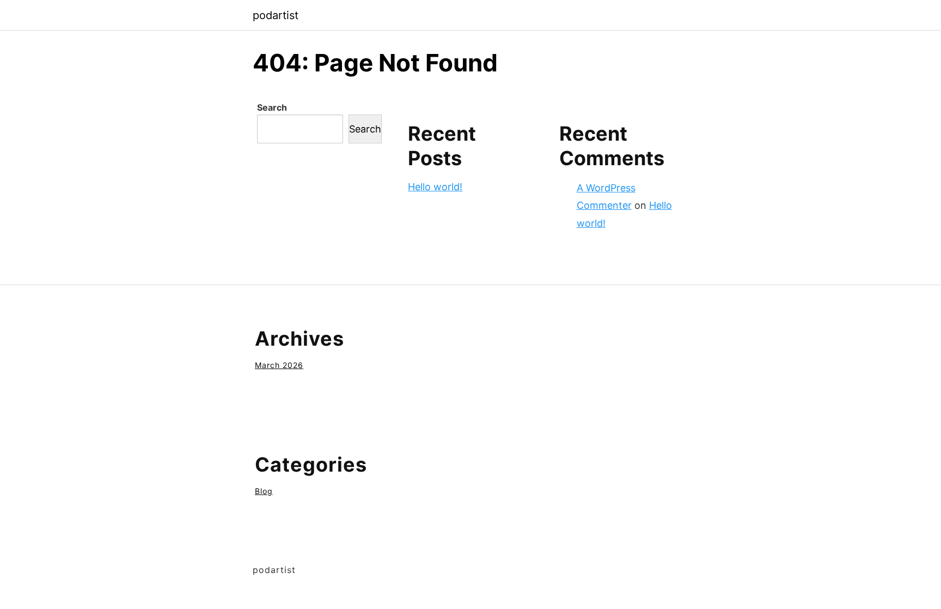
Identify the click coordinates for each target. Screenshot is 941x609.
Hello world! (435, 186)
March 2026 (279, 365)
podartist (275, 15)
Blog (264, 491)
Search (272, 107)
